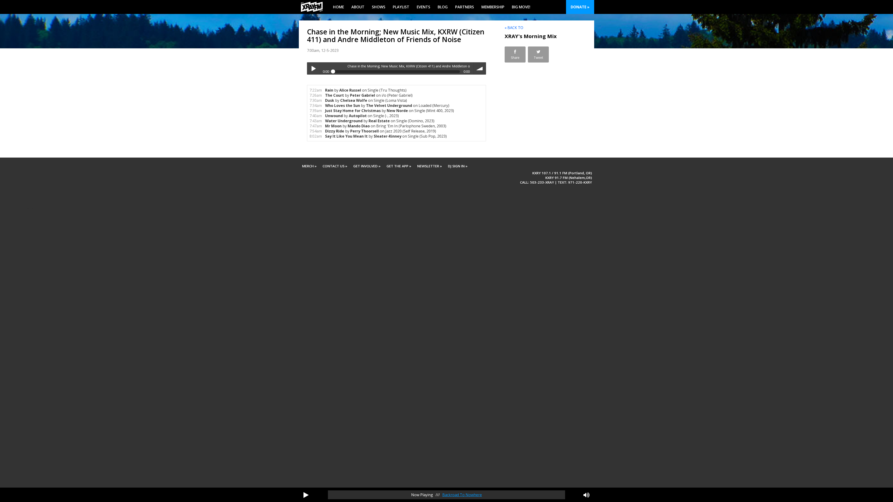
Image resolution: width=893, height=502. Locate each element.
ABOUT (357, 7)
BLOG (443, 7)
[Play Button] (306, 494)
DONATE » (580, 7)
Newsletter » (429, 166)
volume (480, 68)
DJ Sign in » (457, 166)
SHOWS (378, 7)
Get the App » (399, 166)
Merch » (309, 166)
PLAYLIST (401, 7)
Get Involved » (366, 166)
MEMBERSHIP (492, 7)
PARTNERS (464, 7)
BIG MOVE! (521, 7)
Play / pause (313, 68)
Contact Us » (335, 166)
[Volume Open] (586, 494)
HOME (338, 7)
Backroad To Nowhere (462, 494)
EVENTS (423, 7)
